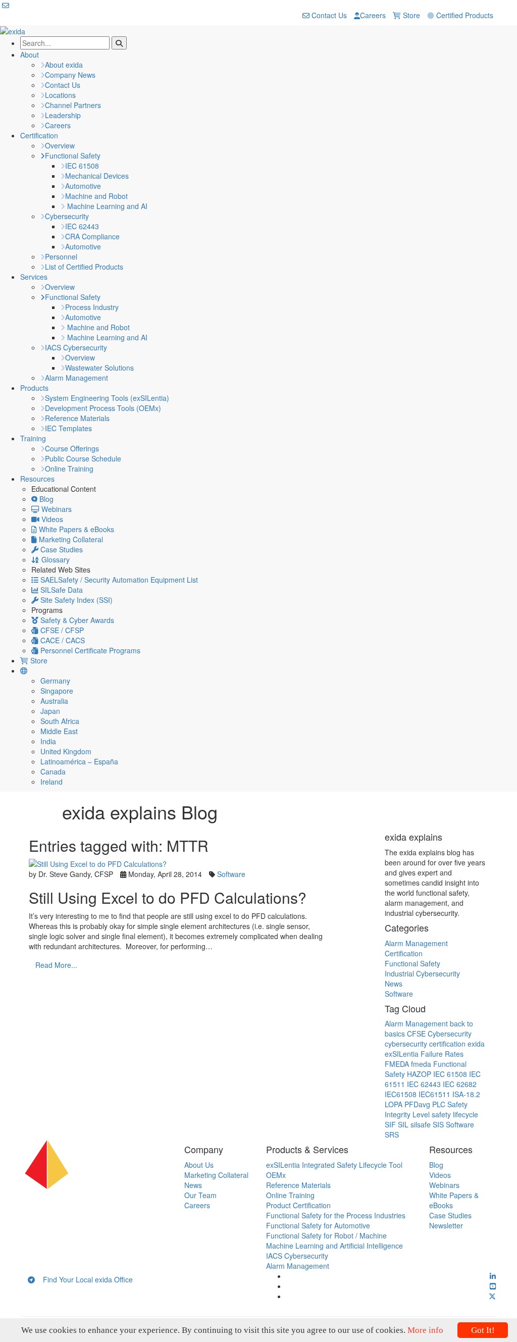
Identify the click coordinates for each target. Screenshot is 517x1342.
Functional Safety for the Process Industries (335, 1215)
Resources (37, 479)
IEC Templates (68, 428)
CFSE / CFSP (61, 630)
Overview (60, 145)
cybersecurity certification (425, 1044)
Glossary (54, 559)
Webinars (55, 509)
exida (476, 1044)
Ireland (51, 782)
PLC (438, 1104)
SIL (403, 1124)
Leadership (63, 115)
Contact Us (328, 15)
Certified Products (463, 15)
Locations (60, 95)
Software (231, 874)
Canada (53, 771)
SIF (390, 1124)
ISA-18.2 (466, 1094)
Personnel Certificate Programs (89, 650)
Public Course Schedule (83, 458)
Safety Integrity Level (426, 1109)
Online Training (69, 468)
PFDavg (417, 1104)
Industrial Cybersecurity (422, 973)
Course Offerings (72, 448)
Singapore (56, 691)
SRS (392, 1134)
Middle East (59, 731)
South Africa (59, 721)
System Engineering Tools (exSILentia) (107, 398)
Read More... (56, 965)
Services (33, 277)
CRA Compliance (92, 236)
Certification (39, 135)
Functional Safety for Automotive (318, 1225)
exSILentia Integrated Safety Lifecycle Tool (334, 1165)
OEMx (276, 1175)
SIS (438, 1124)
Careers (373, 15)
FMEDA (397, 1064)
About (29, 54)
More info (425, 1330)
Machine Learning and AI (106, 206)
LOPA (393, 1104)
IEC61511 (434, 1094)
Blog (45, 499)
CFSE (416, 1033)
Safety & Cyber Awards (76, 620)
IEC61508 (401, 1094)
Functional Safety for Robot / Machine (326, 1235)
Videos (51, 519)
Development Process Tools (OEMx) (103, 408)
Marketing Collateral (70, 539)
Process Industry (92, 307)
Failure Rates (442, 1054)
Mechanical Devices (97, 176)
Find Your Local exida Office (84, 1279)
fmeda (421, 1064)
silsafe (420, 1124)
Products (34, 388)
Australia (54, 701)
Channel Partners (73, 105)
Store (410, 15)
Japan (50, 711)
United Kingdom (65, 751)
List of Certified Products (84, 267)
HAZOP (419, 1074)
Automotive (83, 186)
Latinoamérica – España (79, 761)
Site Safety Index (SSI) (75, 600)
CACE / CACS (61, 640)
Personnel (61, 256)
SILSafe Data (60, 590)
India (48, 741)
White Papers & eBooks (75, 529)
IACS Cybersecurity (76, 347)
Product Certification (298, 1205)
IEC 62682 (460, 1084)
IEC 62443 (82, 226)
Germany (55, 681)
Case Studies (60, 549)
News (393, 983)
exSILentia (402, 1054)
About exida (64, 65)
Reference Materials (77, 418)
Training (33, 438)
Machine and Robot (96, 196)
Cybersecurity (67, 216)
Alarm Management (76, 378)
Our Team (200, 1195)
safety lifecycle (455, 1114)
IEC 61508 (82, 166)
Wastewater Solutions (99, 368)
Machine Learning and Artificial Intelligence (334, 1246)
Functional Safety (72, 155)
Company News (70, 75)
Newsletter (446, 1225)
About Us (199, 1165)
